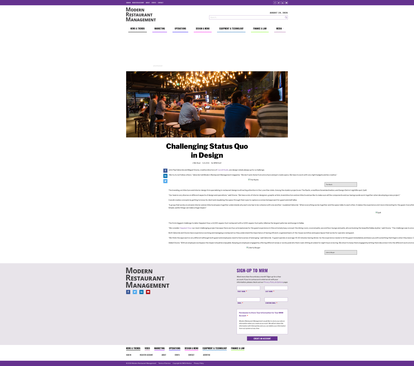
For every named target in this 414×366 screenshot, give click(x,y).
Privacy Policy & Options (273, 282)
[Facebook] (274, 2)
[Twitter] (278, 2)
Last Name (269, 291)
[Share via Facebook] (165, 171)
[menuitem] (128, 2)
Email (239, 303)
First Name (241, 291)
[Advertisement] (207, 50)
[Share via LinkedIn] (165, 176)
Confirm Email (270, 303)
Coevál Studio (223, 170)
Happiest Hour (186, 228)
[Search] (286, 17)
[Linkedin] (282, 2)
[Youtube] (286, 2)
